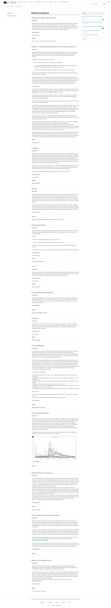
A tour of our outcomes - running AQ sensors (90, 34)
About (12, 6)
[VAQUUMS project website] (10, 2)
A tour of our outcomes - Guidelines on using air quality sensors (92, 17)
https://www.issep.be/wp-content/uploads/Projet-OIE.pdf (43, 41)
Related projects (12, 15)
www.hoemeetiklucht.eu (37, 581)
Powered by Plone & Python (56, 605)
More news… (85, 39)
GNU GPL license (77, 599)
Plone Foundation (57, 599)
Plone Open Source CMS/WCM (39, 599)
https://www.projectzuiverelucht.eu (39, 591)
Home (7, 6)
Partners (10, 13)
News (84, 13)
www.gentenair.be (36, 286)
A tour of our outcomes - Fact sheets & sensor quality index (92, 26)
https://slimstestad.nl (36, 509)
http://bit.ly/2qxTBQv (58, 127)
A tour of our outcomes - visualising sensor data (90, 30)
